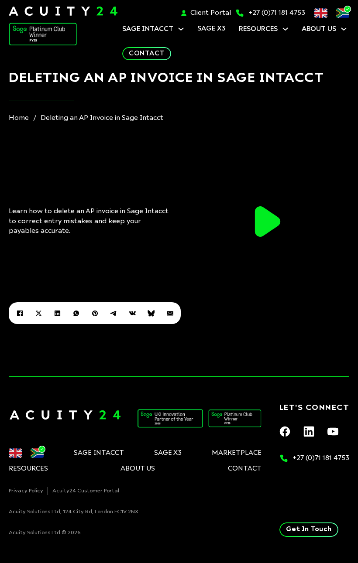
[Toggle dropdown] (181, 29)
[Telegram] (113, 313)
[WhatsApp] (76, 313)
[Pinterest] (94, 313)
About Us (319, 29)
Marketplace (237, 453)
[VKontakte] (132, 313)
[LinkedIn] (57, 313)
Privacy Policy (26, 491)
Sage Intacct (147, 29)
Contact (147, 53)
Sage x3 (211, 28)
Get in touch (309, 529)
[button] (267, 221)
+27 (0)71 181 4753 (276, 13)
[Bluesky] (151, 313)
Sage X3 (168, 453)
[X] (38, 313)
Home (19, 118)
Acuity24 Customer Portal (85, 491)
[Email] (169, 313)
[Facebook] (19, 313)
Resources (258, 29)
